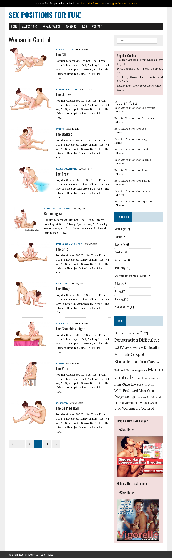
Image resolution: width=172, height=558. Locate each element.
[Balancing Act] (24, 229)
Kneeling (118, 252)
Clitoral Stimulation (126, 333)
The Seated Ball (67, 408)
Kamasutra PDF (51, 26)
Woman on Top (64, 49)
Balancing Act (54, 213)
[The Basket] (30, 149)
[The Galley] (30, 110)
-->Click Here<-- (126, 429)
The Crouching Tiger (70, 328)
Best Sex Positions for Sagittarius (134, 108)
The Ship (62, 249)
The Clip (62, 54)
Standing (119, 299)
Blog (84, 26)
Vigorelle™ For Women (123, 3)
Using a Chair (148, 385)
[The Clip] (30, 70)
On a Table (155, 378)
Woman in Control (138, 408)
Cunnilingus (120, 229)
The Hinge (63, 289)
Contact (97, 26)
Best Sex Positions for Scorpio (132, 160)
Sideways (119, 283)
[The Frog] (30, 189)
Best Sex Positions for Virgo (131, 139)
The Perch (63, 368)
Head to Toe (120, 244)
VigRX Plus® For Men (92, 3)
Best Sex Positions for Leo (130, 128)
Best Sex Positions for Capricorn (134, 118)
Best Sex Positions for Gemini (132, 149)
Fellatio (118, 237)
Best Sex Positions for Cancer (132, 191)
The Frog (62, 174)
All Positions (29, 26)
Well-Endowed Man (130, 390)
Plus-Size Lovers (128, 384)
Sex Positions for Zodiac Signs (130, 276)
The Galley (63, 94)
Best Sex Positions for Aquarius (133, 201)
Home (14, 26)
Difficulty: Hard (133, 348)
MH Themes (48, 554)
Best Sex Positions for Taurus (132, 180)
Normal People (141, 378)
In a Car (146, 362)
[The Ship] (30, 264)
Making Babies (139, 370)
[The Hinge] (30, 304)
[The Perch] (30, 384)
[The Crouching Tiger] (30, 344)
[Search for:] (137, 40)
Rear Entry (71, 89)
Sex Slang (70, 26)
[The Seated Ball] (30, 423)
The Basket (64, 134)
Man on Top (120, 260)
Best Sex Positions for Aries (131, 170)
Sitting (60, 89)
